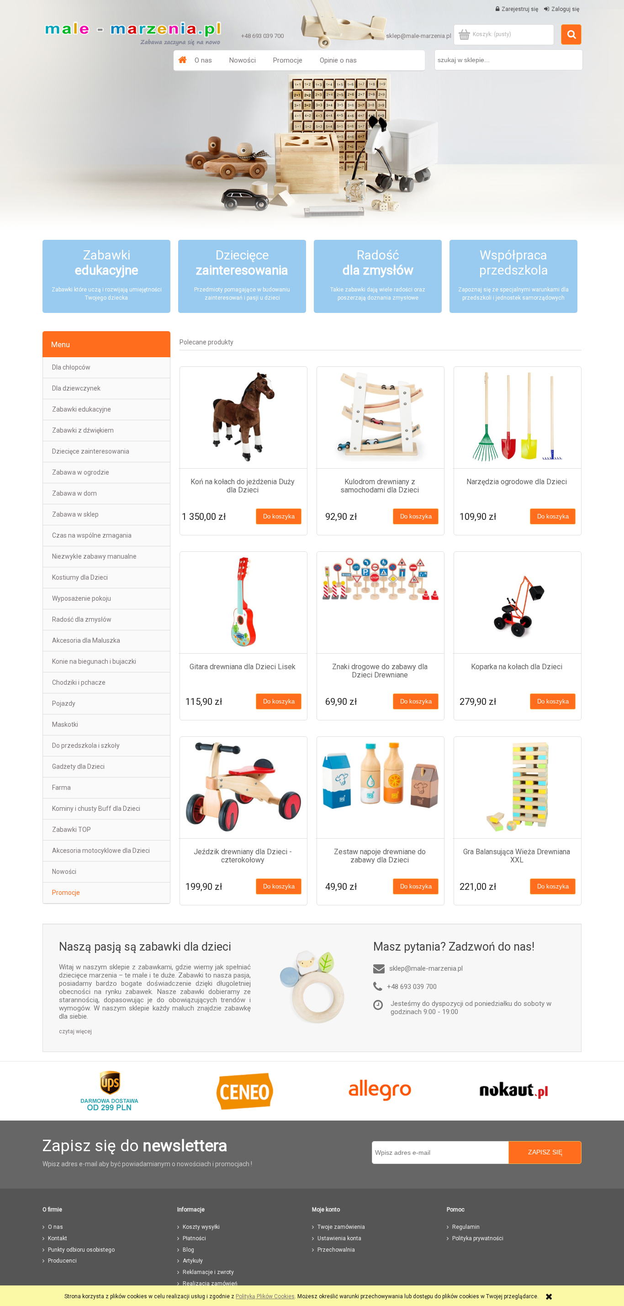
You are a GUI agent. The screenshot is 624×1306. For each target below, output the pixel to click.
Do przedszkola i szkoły (86, 745)
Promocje (66, 892)
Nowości (64, 871)
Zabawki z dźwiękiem (83, 430)
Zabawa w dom (74, 493)
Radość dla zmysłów (81, 619)
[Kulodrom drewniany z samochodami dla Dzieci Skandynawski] (381, 416)
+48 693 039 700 (262, 35)
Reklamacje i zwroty (208, 1272)
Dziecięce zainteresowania (90, 451)
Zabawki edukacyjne (81, 409)
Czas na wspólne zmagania (92, 535)
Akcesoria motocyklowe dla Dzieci (101, 850)
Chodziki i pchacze (79, 682)
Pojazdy (63, 703)
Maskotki (65, 724)
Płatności (194, 1238)
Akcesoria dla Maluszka (86, 640)
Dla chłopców (71, 367)
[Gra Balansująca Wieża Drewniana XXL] (518, 786)
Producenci (62, 1261)
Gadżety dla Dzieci (78, 766)
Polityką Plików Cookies (265, 1296)
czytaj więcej (75, 1031)
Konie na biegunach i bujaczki (94, 661)
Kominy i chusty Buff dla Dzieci (96, 808)
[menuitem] (203, 60)
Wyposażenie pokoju (81, 598)
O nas (55, 1227)
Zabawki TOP (71, 829)
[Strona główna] (132, 31)
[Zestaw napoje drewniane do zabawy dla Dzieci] (381, 786)
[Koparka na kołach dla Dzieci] (518, 601)
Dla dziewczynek (76, 388)
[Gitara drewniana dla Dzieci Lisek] (243, 601)
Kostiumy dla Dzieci (80, 577)
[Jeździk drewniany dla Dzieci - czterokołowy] (243, 786)
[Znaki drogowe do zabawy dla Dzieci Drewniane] (381, 601)
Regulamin (466, 1227)
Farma (61, 787)
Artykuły (193, 1261)
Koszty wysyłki (201, 1227)
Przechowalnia (336, 1250)
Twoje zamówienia (341, 1227)
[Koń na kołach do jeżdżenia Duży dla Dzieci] (243, 416)
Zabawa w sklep (75, 514)
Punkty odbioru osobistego (81, 1250)
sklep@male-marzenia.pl (418, 35)
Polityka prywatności (477, 1238)
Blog (188, 1250)
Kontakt (57, 1238)
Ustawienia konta (339, 1238)
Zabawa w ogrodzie (80, 472)
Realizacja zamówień (210, 1283)
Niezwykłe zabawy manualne (94, 556)
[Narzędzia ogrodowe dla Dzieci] (518, 416)
